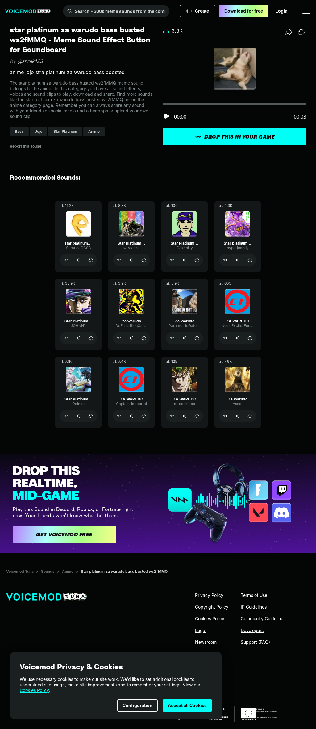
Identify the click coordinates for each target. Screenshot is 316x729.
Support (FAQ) (255, 642)
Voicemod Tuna (20, 571)
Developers (252, 630)
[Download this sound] (301, 32)
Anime (67, 571)
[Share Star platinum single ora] (237, 260)
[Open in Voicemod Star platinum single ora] (225, 260)
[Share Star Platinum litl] (184, 260)
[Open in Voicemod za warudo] (119, 338)
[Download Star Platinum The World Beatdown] (91, 416)
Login (282, 11)
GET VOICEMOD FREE (64, 534)
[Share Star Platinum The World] (78, 338)
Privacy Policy (209, 595)
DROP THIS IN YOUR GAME (239, 137)
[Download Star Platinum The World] (91, 338)
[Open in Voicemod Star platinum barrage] (119, 260)
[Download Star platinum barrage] (144, 260)
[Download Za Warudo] (197, 338)
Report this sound (25, 146)
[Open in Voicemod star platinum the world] (66, 260)
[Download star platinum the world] (91, 260)
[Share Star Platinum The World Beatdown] (78, 416)
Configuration (137, 705)
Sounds (48, 571)
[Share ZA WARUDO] (237, 338)
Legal (200, 630)
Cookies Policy (34, 690)
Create (202, 11)
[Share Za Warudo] (184, 338)
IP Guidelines (254, 607)
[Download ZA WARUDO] (250, 338)
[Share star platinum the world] (78, 260)
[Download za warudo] (144, 338)
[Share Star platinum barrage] (131, 260)
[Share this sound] (289, 32)
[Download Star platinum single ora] (250, 260)
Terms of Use (254, 595)
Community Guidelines (263, 618)
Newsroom (206, 642)
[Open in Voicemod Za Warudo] (172, 338)
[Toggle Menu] (306, 11)
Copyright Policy (211, 607)
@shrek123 (30, 61)
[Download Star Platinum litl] (197, 260)
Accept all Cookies (187, 705)
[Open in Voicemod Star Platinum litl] (172, 260)
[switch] (166, 116)
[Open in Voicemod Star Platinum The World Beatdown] (66, 416)
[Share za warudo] (131, 338)
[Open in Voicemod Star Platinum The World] (66, 338)
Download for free (243, 11)
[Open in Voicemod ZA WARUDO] (225, 338)
